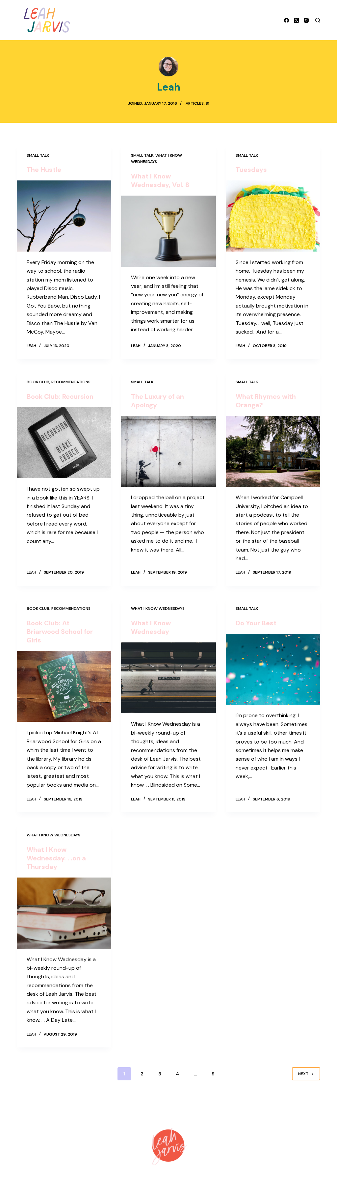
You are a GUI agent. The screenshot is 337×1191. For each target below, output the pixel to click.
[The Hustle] (64, 215)
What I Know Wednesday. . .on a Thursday (56, 858)
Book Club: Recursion (60, 396)
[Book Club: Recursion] (64, 442)
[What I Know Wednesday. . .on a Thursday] (64, 913)
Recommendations (71, 382)
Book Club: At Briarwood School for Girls (60, 631)
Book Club (38, 382)
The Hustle (44, 169)
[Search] (317, 20)
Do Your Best (256, 623)
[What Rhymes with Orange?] (273, 451)
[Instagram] (306, 20)
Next (303, 1073)
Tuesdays (251, 169)
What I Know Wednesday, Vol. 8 (160, 180)
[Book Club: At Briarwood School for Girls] (64, 686)
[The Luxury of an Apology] (168, 451)
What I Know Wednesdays (158, 608)
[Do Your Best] (273, 669)
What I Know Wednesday (151, 627)
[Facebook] (286, 20)
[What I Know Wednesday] (168, 677)
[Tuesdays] (273, 215)
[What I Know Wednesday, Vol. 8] (168, 231)
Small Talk (38, 155)
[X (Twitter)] (296, 20)
